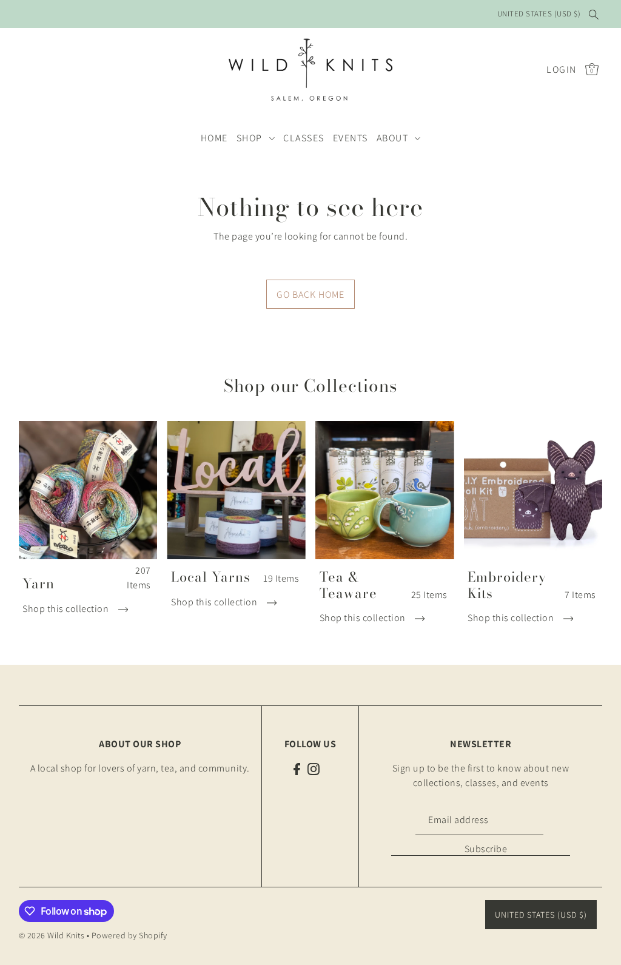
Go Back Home (310, 294)
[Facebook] (297, 768)
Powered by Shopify (129, 935)
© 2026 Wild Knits (52, 935)
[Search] (594, 14)
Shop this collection (66, 608)
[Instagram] (313, 768)
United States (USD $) (539, 13)
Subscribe (486, 848)
